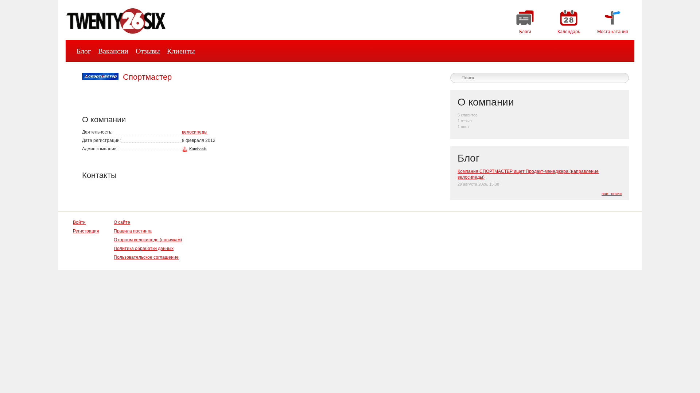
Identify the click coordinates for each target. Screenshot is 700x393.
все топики (612, 193)
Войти (79, 222)
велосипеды (194, 132)
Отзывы (148, 51)
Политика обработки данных (144, 248)
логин (616, 66)
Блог (84, 51)
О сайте (122, 222)
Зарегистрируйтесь (561, 66)
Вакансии (113, 51)
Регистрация (86, 231)
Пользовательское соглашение (146, 257)
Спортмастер (147, 77)
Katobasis (198, 149)
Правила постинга (133, 231)
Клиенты (181, 51)
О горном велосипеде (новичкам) (148, 239)
